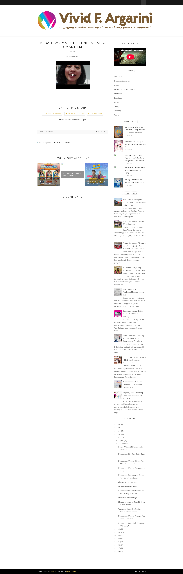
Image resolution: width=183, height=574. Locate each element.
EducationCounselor (122, 81)
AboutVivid (118, 77)
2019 (118, 535)
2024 (118, 431)
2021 (118, 529)
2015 (118, 548)
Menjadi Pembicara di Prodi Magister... (72, 175)
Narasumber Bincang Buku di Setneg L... (96, 182)
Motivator (118, 94)
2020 (118, 532)
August (121, 441)
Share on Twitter (76, 114)
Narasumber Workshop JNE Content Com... (46, 181)
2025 (118, 428)
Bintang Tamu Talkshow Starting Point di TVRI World (134, 181)
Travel (116, 115)
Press (116, 102)
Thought (117, 106)
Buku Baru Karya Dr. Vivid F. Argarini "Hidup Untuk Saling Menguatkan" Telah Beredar (134, 158)
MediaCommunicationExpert (76, 120)
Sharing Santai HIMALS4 (127, 482)
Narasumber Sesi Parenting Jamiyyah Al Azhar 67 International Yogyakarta (133, 338)
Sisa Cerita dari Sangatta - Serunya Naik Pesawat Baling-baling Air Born (134, 202)
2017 (118, 542)
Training (117, 111)
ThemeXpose (53, 571)
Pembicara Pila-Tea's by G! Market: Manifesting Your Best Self (135, 144)
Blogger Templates (71, 571)
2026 (118, 425)
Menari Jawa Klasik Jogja (127, 486)
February (122, 444)
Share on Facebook (53, 114)
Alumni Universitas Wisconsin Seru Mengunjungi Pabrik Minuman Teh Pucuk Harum (134, 246)
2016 (118, 545)
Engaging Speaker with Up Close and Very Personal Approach (133, 395)
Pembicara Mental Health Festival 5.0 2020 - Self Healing (133, 314)
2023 (118, 434)
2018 (118, 539)
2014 (118, 551)
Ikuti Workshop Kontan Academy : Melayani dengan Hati (133, 292)
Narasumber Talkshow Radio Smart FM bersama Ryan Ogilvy (135, 170)
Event (116, 85)
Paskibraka (118, 98)
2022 (118, 437)
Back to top (140, 571)
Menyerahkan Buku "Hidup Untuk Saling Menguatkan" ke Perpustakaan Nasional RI (135, 129)
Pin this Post (96, 114)
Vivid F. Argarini (62, 143)
